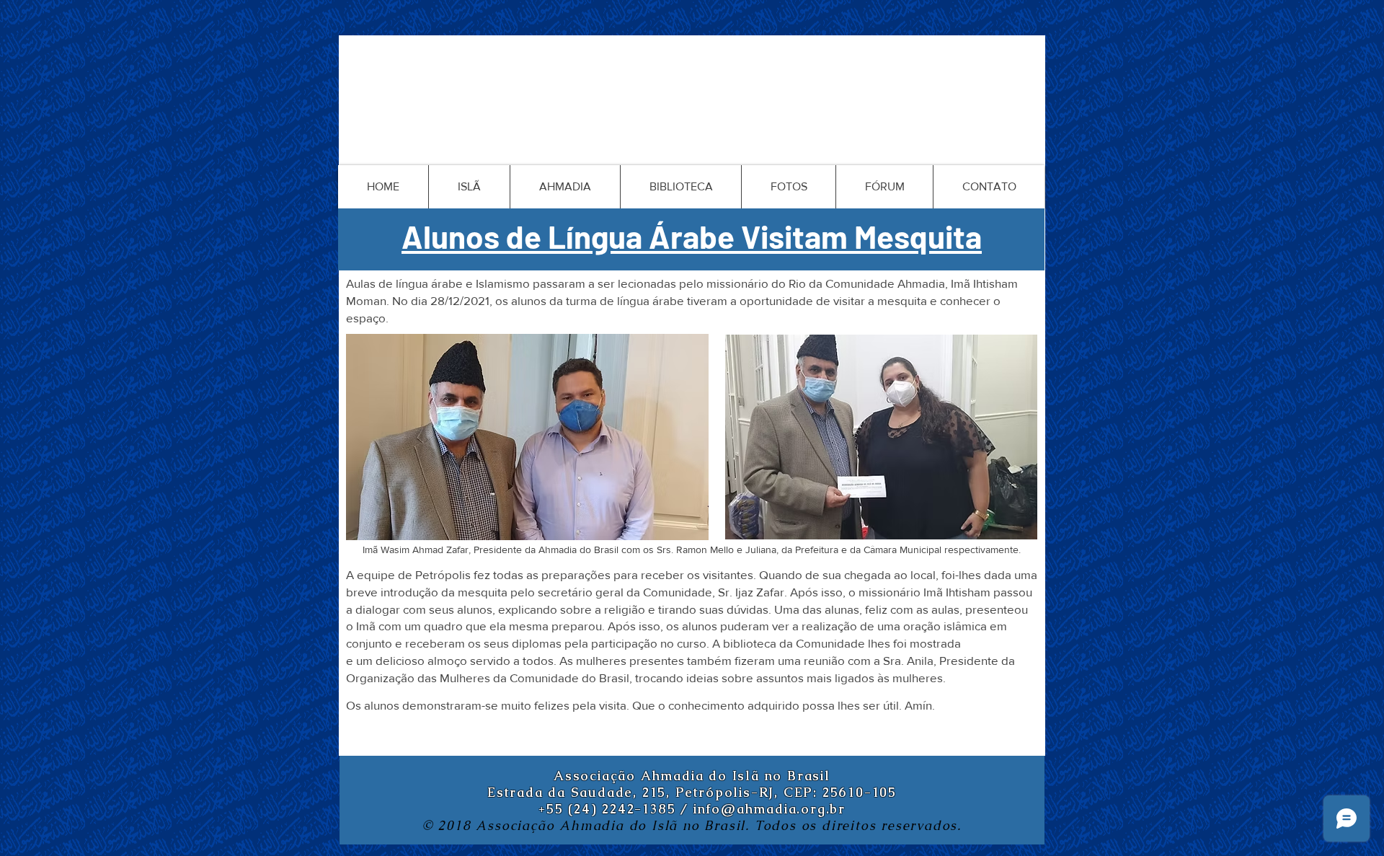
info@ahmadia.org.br (769, 808)
